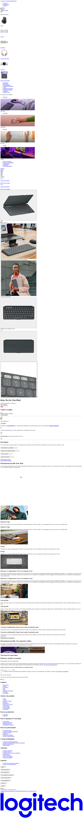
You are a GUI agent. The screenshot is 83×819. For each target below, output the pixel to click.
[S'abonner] (14, 670)
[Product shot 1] (19, 205)
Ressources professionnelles (9, 736)
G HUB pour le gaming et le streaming (11, 763)
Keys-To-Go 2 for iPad (5, 183)
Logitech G (5, 3)
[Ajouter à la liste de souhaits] (2, 221)
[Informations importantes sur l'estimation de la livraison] (1, 432)
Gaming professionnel (7, 722)
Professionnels (6, 4)
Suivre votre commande (8, 756)
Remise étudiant (6, 745)
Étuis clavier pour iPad (7, 704)
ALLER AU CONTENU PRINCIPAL (9, 1)
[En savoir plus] (2, 330)
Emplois (4, 686)
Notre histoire (6, 685)
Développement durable (8, 690)
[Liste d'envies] (2, 174)
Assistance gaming (7, 751)
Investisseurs (5, 687)
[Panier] (1, 176)
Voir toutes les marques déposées (50, 664)
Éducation (5, 5)
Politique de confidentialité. (63, 671)
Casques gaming (6, 708)
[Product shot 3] (19, 346)
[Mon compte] (2, 175)
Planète (2, 170)
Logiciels (2, 168)
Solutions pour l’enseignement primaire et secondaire (14, 742)
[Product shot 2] (19, 312)
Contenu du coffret (4, 453)
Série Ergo (5, 715)
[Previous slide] (2, 636)
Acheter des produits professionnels (10, 731)
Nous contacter (6, 754)
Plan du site (33, 791)
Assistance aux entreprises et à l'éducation (11, 753)
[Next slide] (4, 636)
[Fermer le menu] (1, 12)
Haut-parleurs (6, 703)
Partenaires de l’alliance (8, 735)
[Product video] (19, 380)
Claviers (4, 699)
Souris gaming (6, 705)
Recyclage (5, 692)
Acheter (2, 10)
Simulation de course (7, 723)
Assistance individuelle (8, 750)
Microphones (5, 709)
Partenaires (5, 733)
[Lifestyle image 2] (19, 278)
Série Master (5, 714)
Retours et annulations (7, 757)
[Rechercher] (2, 172)
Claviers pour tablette (5, 180)
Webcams (5, 702)
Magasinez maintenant (54, 425)
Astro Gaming (6, 721)
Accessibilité (5, 693)
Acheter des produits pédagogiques (10, 741)
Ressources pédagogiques (8, 744)
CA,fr (3, 9)
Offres (2, 169)
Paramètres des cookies (26, 791)
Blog (4, 688)
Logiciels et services (7, 732)
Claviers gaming (6, 706)
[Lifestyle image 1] (19, 241)
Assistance (3, 7)
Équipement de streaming (8, 724)
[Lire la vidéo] (21, 477)
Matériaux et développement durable (8, 450)
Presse (4, 689)
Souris (4, 698)
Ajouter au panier (4, 414)
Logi (1, 178)
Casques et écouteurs (7, 701)
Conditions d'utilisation (5, 791)
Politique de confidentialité (15, 791)
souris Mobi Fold (10, 425)
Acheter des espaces (7, 730)
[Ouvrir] (3, 177)
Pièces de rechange (7, 755)
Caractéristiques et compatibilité (7, 447)
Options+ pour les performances (9, 764)
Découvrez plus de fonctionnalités (7, 638)
